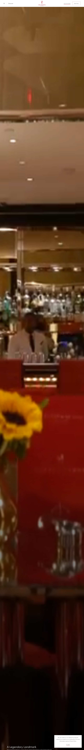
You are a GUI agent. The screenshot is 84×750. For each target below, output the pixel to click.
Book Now (76, 3)
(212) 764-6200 (67, 3)
